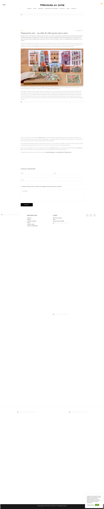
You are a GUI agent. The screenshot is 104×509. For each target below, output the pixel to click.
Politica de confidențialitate (32, 225)
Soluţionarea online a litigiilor (58, 221)
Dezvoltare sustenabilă (31, 221)
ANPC (54, 219)
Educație (62, 8)
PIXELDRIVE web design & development (52, 507)
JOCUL (35, 8)
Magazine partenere (51, 8)
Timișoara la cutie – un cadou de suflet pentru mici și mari (44, 33)
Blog (68, 8)
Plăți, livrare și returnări (57, 217)
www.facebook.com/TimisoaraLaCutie (63, 152)
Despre (29, 8)
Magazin (41, 8)
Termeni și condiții (30, 224)
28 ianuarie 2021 (79, 30)
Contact (74, 8)
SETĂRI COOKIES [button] (90, 504)
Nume (22, 173)
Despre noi (29, 217)
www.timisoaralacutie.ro (50, 152)
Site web (22, 180)
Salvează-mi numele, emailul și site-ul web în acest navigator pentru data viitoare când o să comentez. (42, 186)
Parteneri (29, 219)
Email (54, 173)
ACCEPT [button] (97, 504)
